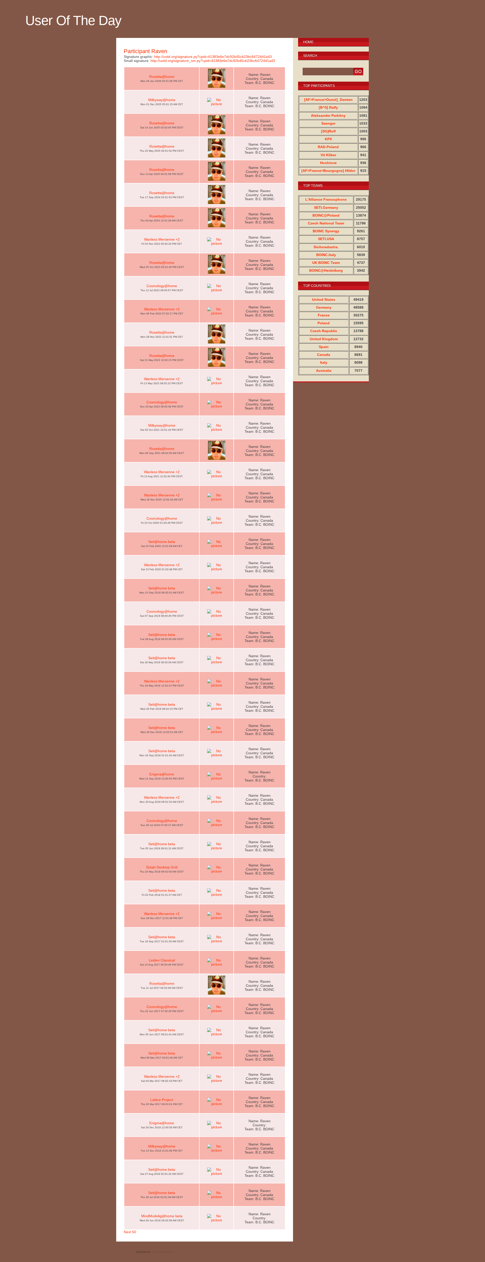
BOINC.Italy (326, 255)
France (324, 315)
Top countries (317, 286)
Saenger (328, 123)
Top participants (318, 86)
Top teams (313, 185)
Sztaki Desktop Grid (162, 867)
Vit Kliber (328, 155)
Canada (323, 355)
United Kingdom (324, 339)
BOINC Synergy (326, 231)
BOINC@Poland (326, 215)
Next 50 (130, 1232)
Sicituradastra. (325, 247)
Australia (323, 371)
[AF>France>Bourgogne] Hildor (328, 171)
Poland (324, 323)
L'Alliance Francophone (326, 199)
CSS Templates (162, 1252)
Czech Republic (323, 331)
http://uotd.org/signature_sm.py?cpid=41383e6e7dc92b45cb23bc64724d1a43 (213, 61)
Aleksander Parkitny (328, 115)
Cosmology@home (162, 286)
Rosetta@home (161, 77)
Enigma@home (161, 774)
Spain (324, 347)
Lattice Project (161, 1100)
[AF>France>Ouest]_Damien (328, 100)
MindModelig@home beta (161, 1216)
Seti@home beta (161, 542)
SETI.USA (326, 239)
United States (323, 299)
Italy (323, 362)
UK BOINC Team (326, 263)
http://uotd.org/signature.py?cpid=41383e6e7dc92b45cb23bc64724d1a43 (213, 57)
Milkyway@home (161, 100)
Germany (323, 307)
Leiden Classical (162, 960)
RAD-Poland (328, 147)
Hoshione (328, 163)
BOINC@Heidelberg (326, 270)
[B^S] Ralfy (328, 107)
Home (308, 42)
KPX (328, 139)
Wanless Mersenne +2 (162, 239)
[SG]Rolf (328, 131)
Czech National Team (326, 223)
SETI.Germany (326, 207)
